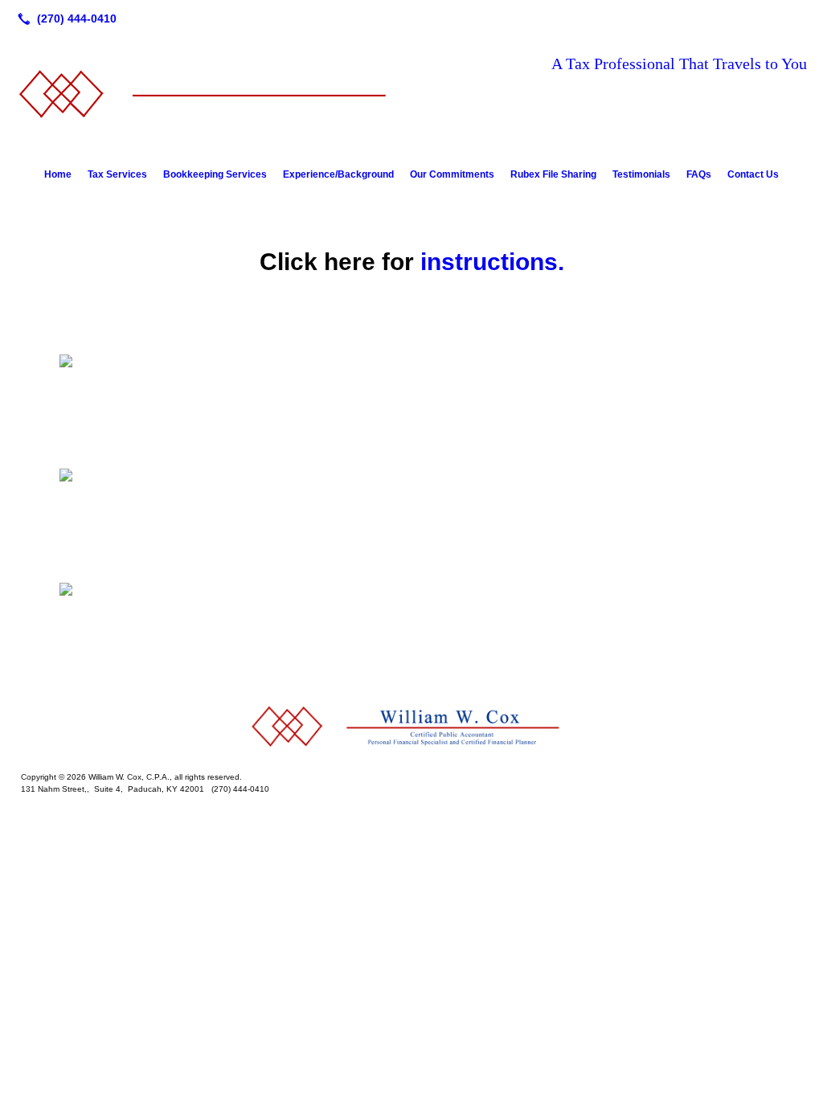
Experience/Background (338, 174)
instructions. (492, 261)
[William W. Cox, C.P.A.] (411, 727)
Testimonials (641, 174)
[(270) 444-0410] (64, 18)
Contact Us (753, 174)
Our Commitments (452, 174)
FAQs (698, 174)
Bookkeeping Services (215, 174)
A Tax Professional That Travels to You (679, 63)
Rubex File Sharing (553, 174)
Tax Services (117, 174)
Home (58, 174)
